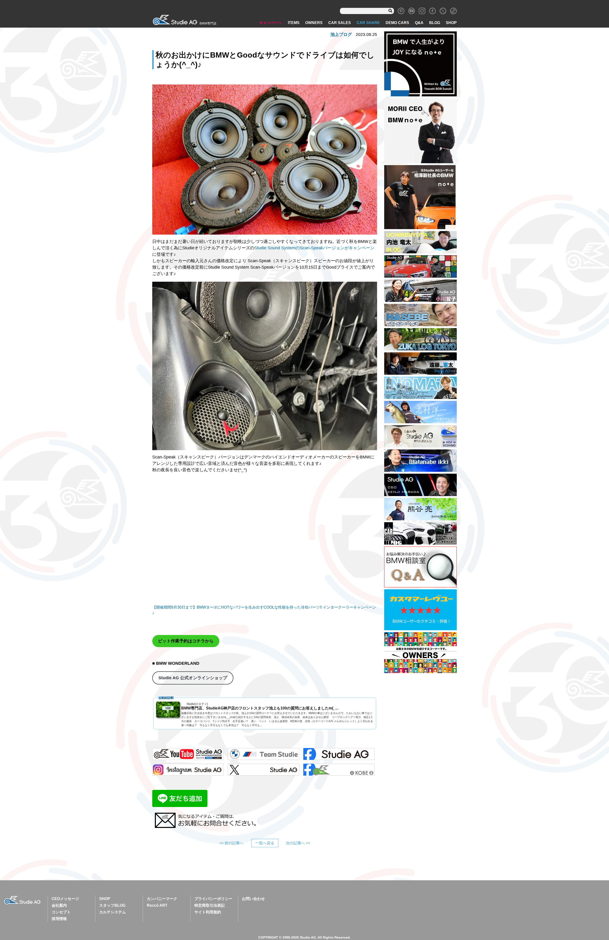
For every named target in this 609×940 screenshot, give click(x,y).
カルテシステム (112, 912)
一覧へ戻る (264, 843)
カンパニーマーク (162, 899)
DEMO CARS (397, 23)
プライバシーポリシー (213, 899)
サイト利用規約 (207, 912)
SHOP (451, 23)
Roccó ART (157, 905)
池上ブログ (341, 34)
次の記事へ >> (298, 843)
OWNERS (314, 23)
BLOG (434, 23)
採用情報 (59, 919)
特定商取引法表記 (209, 905)
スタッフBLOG (112, 905)
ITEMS (294, 23)
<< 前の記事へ (231, 843)
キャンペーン (270, 23)
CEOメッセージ (65, 899)
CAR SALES (339, 23)
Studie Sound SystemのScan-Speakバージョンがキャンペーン (314, 248)
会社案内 (59, 905)
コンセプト (61, 912)
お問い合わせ (253, 899)
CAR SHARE (368, 23)
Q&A (419, 23)
